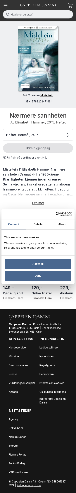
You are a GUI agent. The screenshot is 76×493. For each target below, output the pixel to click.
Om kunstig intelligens (52, 391)
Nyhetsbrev (46, 356)
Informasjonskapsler (51, 382)
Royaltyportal (47, 365)
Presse (13, 374)
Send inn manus (18, 365)
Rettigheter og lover (29, 485)
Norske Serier (17, 436)
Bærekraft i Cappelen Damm (52, 400)
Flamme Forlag (17, 454)
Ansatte (13, 391)
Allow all (38, 263)
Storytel (13, 445)
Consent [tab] (13, 224)
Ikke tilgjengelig (38, 148)
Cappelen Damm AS (24, 481)
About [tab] (62, 224)
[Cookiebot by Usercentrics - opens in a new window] (55, 214)
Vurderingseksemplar (22, 382)
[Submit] (7, 14)
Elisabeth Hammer (30, 122)
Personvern (46, 374)
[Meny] (5, 5)
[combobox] (38, 14)
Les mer (38, 203)
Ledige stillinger (49, 347)
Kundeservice (17, 347)
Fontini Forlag (17, 463)
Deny (38, 275)
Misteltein (46, 95)
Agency (13, 419)
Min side (14, 356)
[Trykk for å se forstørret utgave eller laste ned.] (38, 58)
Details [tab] (38, 224)
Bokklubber (16, 428)
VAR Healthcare (18, 472)
